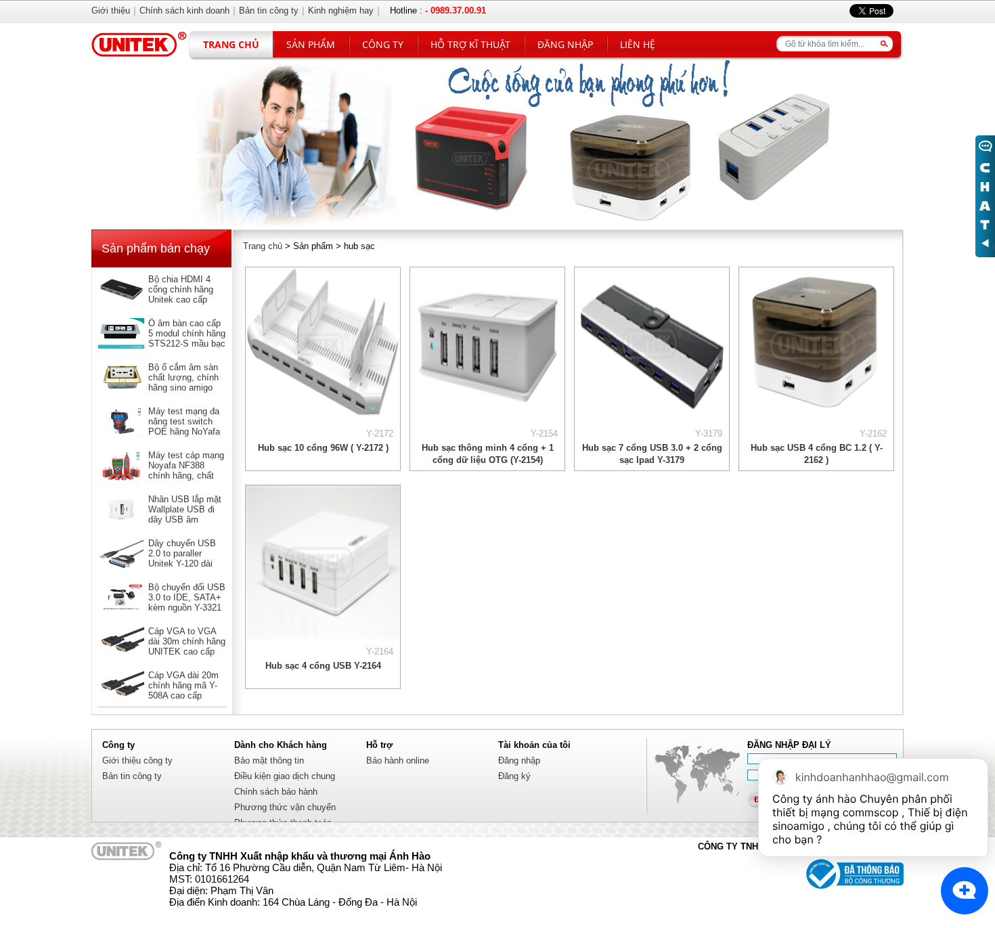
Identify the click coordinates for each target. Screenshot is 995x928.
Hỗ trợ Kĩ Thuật (470, 44)
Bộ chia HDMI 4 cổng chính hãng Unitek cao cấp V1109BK (180, 294)
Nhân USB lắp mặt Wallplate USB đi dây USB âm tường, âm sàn (184, 514)
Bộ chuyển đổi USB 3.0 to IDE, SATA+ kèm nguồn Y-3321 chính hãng (186, 602)
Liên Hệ (637, 44)
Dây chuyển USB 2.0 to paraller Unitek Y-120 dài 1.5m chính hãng (182, 558)
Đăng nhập (565, 44)
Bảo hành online (397, 760)
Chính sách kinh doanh (184, 10)
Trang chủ (231, 44)
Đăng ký (514, 776)
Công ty (382, 44)
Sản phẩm (310, 44)
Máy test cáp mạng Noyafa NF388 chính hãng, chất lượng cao (186, 470)
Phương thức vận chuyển (285, 807)
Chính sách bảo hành (275, 792)
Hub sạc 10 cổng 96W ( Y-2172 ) (323, 448)
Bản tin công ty (132, 776)
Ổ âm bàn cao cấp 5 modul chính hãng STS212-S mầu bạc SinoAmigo (186, 338)
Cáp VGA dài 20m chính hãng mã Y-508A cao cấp (183, 685)
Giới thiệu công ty (137, 760)
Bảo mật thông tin (269, 760)
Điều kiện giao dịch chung (284, 776)
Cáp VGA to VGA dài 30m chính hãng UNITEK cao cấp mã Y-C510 (186, 646)
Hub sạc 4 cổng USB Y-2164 (323, 666)
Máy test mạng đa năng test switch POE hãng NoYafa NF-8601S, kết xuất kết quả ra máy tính (186, 431)
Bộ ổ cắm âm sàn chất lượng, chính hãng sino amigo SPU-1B (183, 382)
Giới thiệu (110, 10)
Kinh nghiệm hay (341, 10)
